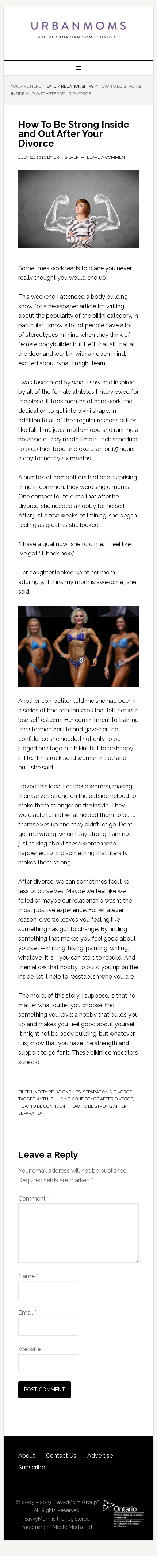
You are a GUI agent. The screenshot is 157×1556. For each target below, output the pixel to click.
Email (27, 1312)
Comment (33, 1198)
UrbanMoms (79, 30)
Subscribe (31, 1467)
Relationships (64, 1092)
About (26, 1455)
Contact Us (61, 1455)
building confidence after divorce (91, 1098)
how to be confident (42, 1106)
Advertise (100, 1455)
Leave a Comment (107, 157)
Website (29, 1349)
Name (28, 1276)
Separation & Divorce (107, 1092)
